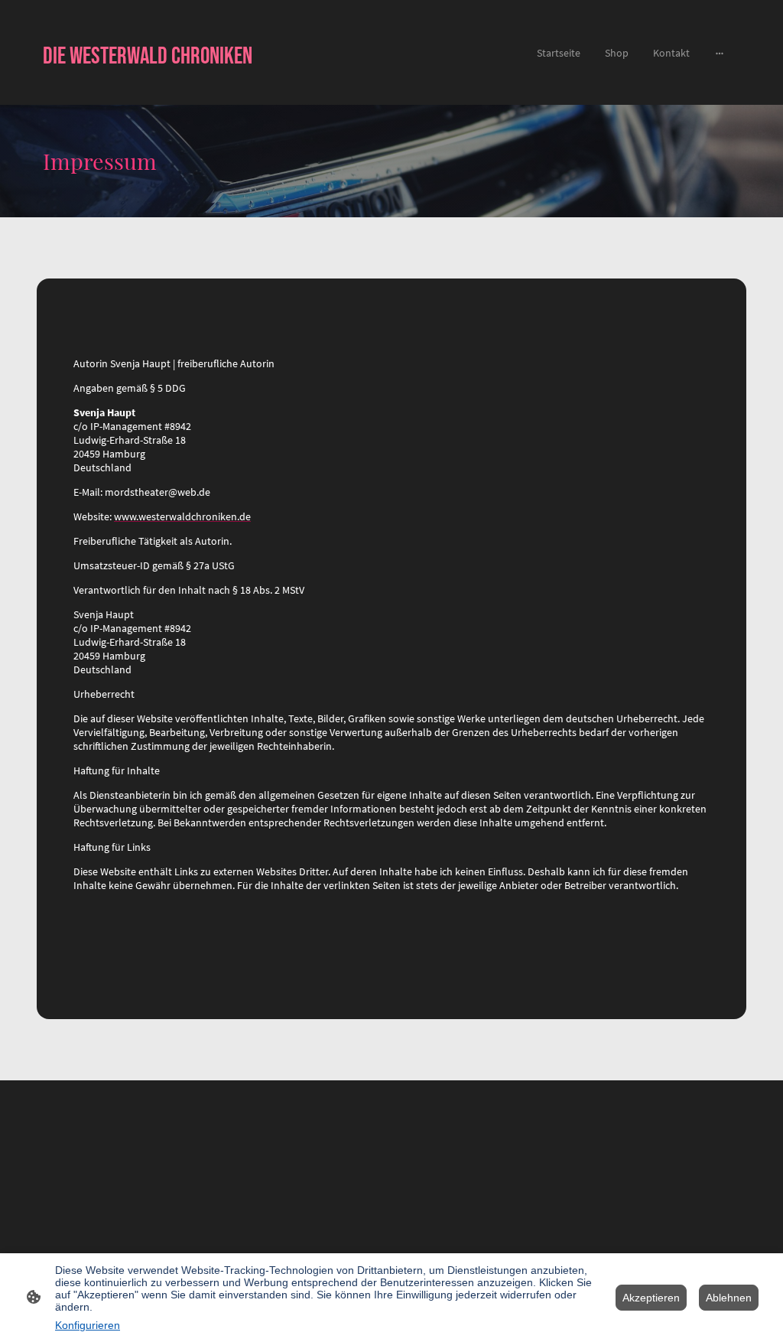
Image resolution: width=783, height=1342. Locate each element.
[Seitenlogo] (155, 85)
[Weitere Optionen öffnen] (719, 53)
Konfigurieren (87, 1325)
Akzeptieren (651, 1298)
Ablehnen (729, 1298)
